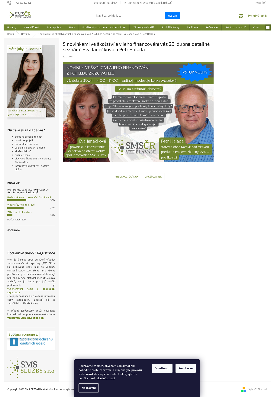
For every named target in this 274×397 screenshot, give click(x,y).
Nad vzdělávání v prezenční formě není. (29, 197)
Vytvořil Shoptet (258, 389)
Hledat (172, 15)
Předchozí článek (126, 176)
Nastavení (89, 388)
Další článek (153, 176)
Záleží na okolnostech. (20, 212)
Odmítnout (162, 368)
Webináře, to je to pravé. (21, 205)
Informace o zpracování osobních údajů (148, 3)
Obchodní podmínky (105, 3)
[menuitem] (12, 27)
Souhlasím (185, 368)
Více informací (106, 378)
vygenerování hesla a (31, 290)
